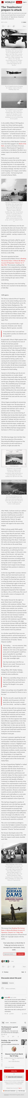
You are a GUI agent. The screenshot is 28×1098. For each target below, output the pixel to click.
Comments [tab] (5, 983)
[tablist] (8, 983)
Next (23, 972)
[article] (14, 1031)
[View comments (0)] (8, 1036)
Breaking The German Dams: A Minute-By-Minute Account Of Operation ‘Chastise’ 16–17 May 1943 (13, 930)
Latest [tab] (7, 1022)
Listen (24, 22)
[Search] (25, 1022)
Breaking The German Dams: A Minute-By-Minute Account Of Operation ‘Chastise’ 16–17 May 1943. (13, 262)
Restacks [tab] (11, 983)
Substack (6, 1094)
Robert (6, 997)
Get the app (22, 1091)
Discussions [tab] (13, 1022)
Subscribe (19, 2)
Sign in (24, 2)
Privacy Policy (19, 1083)
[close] (23, 1047)
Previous (6, 972)
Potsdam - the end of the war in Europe (9, 1041)
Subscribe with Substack (15, 1077)
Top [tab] (3, 1022)
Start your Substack (10, 1091)
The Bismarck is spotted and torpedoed (9, 1028)
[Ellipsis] (26, 997)
